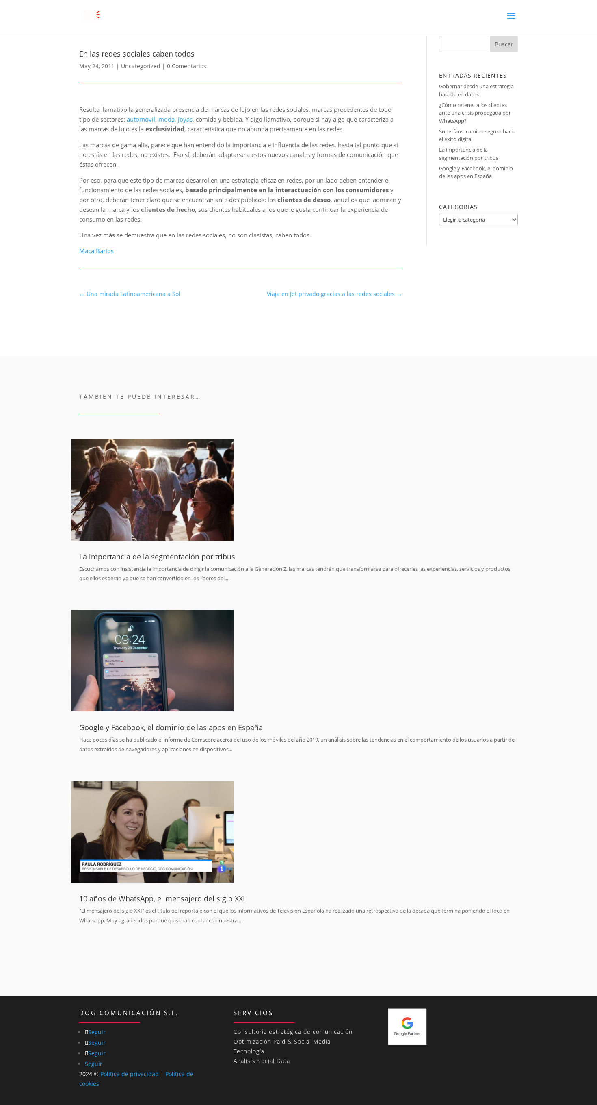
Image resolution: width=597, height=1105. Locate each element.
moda (166, 119)
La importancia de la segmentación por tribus (468, 153)
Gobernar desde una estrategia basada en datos (476, 90)
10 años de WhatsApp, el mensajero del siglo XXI (162, 898)
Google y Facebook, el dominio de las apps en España (476, 172)
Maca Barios (96, 251)
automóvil (141, 119)
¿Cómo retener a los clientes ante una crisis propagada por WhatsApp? (475, 112)
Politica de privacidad (129, 1074)
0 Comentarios (186, 66)
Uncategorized (140, 66)
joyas (185, 119)
